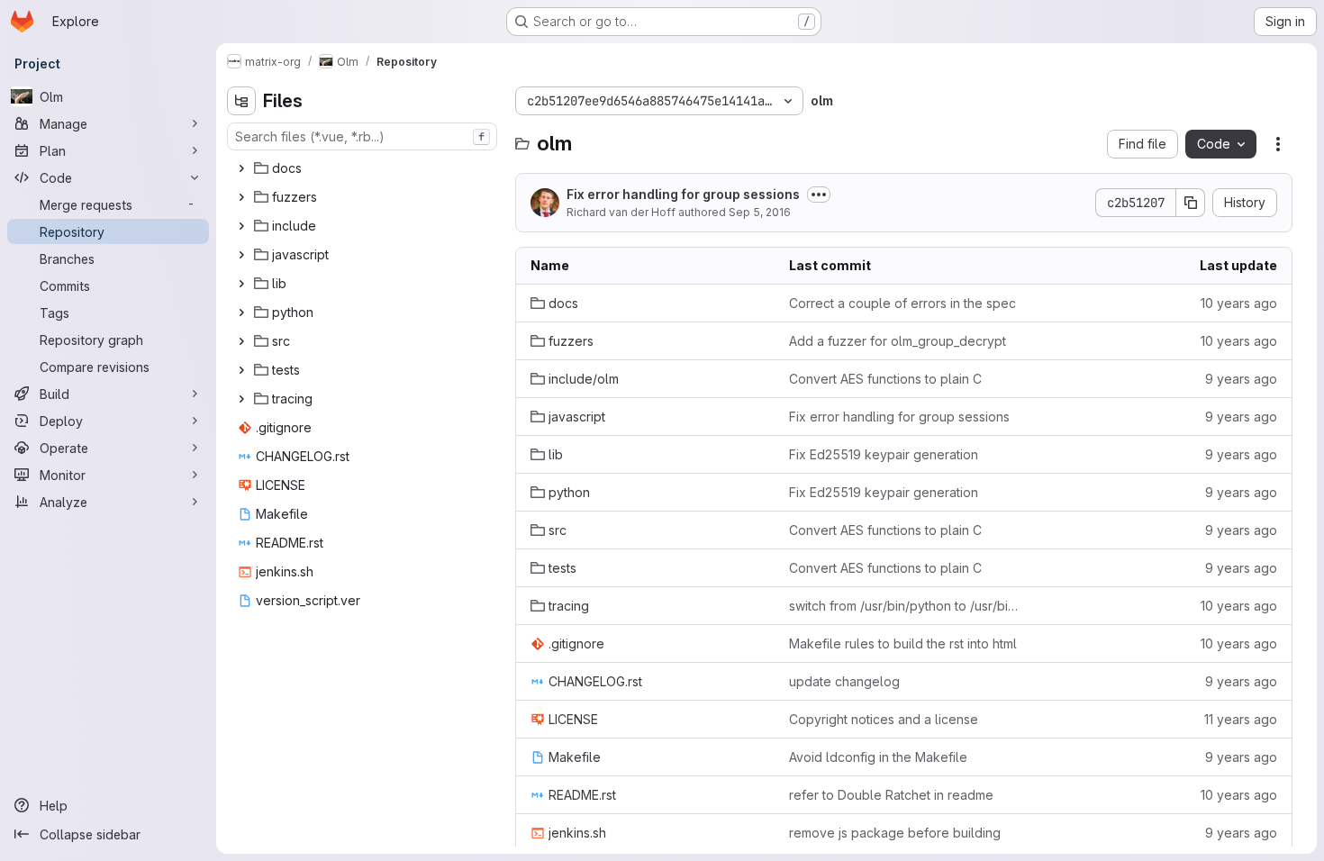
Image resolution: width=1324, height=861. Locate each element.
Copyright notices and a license (883, 719)
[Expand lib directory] (241, 284)
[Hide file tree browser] (241, 100)
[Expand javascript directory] (241, 255)
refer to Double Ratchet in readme (891, 794)
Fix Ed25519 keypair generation (883, 454)
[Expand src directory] (241, 341)
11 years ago (1240, 719)
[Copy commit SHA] (1190, 202)
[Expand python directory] (241, 312)
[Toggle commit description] (818, 194)
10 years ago (1239, 303)
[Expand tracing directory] (241, 399)
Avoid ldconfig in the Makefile (878, 757)
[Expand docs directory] (241, 168)
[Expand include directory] (241, 226)
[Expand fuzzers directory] (241, 197)
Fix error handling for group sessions (683, 194)
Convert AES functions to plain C (885, 378)
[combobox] (362, 136)
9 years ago (1241, 378)
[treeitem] (364, 168)
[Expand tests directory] (241, 370)
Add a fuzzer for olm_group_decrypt (897, 341)
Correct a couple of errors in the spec (902, 303)
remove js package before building (895, 832)
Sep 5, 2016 (760, 212)
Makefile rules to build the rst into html (903, 643)
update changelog (844, 681)
